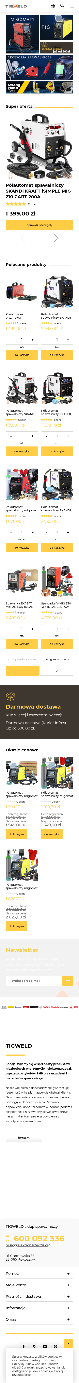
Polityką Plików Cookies (29, 1364)
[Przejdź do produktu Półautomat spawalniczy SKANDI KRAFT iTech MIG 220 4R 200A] (57, 292)
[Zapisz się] (67, 981)
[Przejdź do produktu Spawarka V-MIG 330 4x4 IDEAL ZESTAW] (57, 581)
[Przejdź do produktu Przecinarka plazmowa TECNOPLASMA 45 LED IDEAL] (22, 292)
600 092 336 (38, 1238)
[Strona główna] (16, 6)
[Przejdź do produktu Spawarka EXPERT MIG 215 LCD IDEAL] (22, 581)
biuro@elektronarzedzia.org (28, 1245)
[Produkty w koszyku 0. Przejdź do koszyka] (53, 6)
